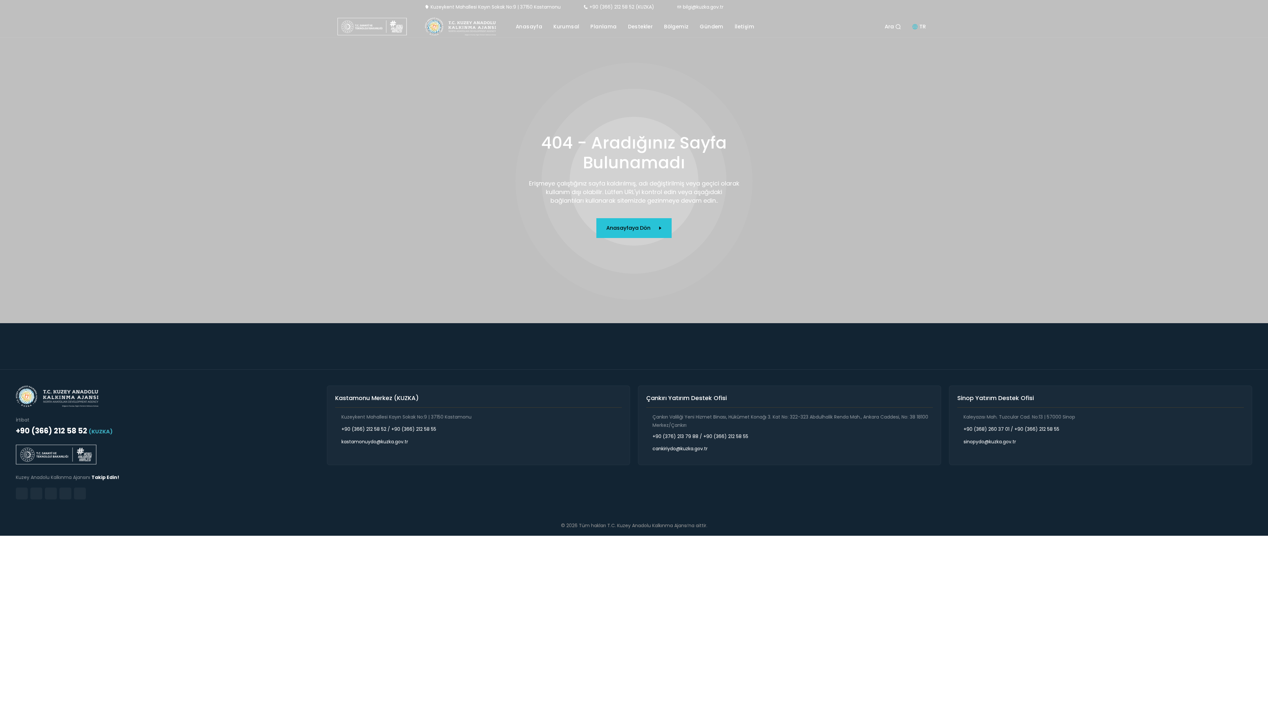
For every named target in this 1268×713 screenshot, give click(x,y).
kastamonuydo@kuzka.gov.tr (374, 441)
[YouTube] (65, 493)
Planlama (603, 26)
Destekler (640, 26)
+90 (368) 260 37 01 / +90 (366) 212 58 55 (1011, 429)
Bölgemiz (676, 26)
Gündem (711, 26)
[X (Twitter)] (51, 493)
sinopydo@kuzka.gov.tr (990, 441)
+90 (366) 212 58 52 (64, 431)
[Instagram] (22, 493)
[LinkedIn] (36, 493)
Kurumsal (566, 26)
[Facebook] (80, 493)
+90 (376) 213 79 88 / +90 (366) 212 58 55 (700, 436)
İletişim (744, 26)
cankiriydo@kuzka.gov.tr (680, 448)
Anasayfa (529, 26)
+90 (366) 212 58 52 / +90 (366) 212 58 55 (388, 429)
